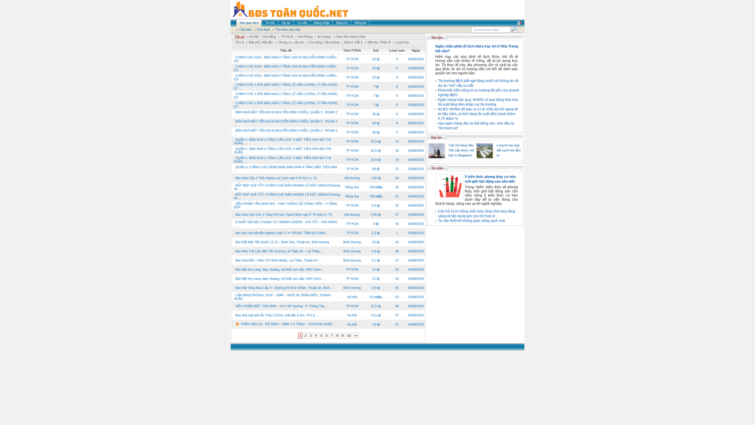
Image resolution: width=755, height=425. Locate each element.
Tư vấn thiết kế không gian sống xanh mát (471, 221)
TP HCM (287, 36)
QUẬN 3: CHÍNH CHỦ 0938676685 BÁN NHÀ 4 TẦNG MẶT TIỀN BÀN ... (285, 168)
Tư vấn (437, 168)
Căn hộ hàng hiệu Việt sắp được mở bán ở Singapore (461, 150)
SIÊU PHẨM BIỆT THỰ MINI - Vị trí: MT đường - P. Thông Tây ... (281, 306)
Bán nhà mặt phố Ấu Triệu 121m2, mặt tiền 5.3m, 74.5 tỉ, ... (277, 315)
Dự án (436, 137)
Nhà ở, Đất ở (353, 42)
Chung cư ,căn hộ (290, 42)
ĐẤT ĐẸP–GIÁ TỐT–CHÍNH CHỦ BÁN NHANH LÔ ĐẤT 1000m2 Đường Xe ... (287, 187)
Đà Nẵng (269, 36)
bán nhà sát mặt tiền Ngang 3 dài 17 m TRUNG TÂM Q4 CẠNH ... (282, 233)
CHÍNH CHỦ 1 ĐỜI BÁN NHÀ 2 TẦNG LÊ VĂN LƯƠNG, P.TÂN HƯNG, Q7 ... (286, 86)
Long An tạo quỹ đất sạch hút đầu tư (509, 150)
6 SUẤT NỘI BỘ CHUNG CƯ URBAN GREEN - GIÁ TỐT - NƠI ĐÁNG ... (286, 223)
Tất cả (239, 36)
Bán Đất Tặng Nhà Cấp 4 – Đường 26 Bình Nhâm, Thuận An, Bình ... (284, 288)
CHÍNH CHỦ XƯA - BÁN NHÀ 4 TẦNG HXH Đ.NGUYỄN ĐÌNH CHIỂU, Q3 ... (285, 59)
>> (356, 335)
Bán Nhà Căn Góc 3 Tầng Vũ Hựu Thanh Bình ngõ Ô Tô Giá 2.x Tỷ (283, 214)
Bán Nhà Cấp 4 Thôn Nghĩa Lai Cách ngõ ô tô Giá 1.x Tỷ (276, 178)
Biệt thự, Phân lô (379, 42)
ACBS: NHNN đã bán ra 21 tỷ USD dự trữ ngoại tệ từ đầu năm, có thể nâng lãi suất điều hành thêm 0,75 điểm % (478, 114)
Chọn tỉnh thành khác (350, 36)
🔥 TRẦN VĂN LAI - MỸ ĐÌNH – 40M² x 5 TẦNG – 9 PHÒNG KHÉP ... (285, 324)
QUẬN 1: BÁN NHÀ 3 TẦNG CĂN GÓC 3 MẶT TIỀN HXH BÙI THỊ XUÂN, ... (282, 141)
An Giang (324, 36)
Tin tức (437, 38)
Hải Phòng (305, 36)
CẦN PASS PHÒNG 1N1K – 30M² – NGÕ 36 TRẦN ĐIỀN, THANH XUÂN (282, 296)
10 (349, 335)
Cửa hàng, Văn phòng (323, 42)
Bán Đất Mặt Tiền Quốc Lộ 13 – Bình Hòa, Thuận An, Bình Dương (282, 242)
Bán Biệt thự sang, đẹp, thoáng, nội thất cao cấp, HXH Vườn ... (280, 269)
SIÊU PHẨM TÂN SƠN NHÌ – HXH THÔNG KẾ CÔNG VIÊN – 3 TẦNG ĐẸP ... (285, 205)
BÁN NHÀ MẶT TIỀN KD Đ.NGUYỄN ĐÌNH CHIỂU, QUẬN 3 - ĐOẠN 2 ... (285, 113)
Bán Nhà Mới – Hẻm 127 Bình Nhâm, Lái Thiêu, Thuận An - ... (279, 260)
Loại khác (402, 42)
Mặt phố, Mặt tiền (261, 42)
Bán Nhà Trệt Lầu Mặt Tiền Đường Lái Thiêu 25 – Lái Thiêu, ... (279, 251)
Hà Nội (254, 36)
